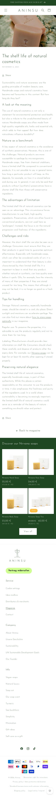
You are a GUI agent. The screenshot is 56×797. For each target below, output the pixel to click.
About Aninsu (12, 633)
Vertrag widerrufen (18, 571)
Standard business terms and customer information (29, 786)
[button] (6, 10)
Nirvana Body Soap (10, 517)
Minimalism (11, 723)
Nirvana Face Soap (36, 478)
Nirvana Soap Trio (36, 517)
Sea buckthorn (12, 710)
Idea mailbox (12, 595)
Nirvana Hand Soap (10, 478)
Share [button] (8, 75)
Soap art (10, 690)
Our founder (11, 659)
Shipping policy (20, 791)
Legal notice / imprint (36, 791)
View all (28, 531)
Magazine (10, 608)
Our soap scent (13, 697)
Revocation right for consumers (36, 777)
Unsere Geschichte (14, 639)
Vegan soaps (12, 677)
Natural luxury (12, 684)
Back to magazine (29, 430)
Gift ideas (10, 730)
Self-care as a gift (14, 736)
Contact (9, 615)
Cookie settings (13, 588)
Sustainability (12, 646)
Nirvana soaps (39, 353)
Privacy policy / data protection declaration (29, 782)
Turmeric (10, 704)
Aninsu (17, 777)
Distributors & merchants (17, 602)
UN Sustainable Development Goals (22, 653)
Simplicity (10, 717)
